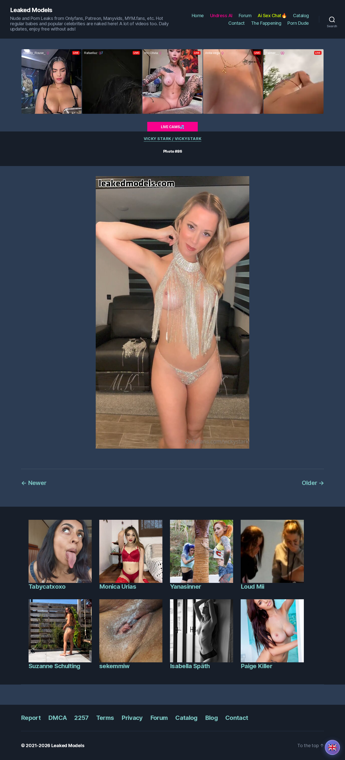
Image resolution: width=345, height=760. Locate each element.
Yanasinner (185, 586)
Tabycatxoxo (47, 586)
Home (198, 15)
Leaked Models (31, 10)
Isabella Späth (190, 666)
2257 (81, 717)
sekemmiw (114, 666)
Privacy (131, 717)
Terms (105, 717)
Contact (236, 23)
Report (31, 717)
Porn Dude (298, 23)
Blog (211, 717)
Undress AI (221, 15)
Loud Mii (252, 586)
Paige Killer (256, 666)
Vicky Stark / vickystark (172, 139)
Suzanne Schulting (54, 666)
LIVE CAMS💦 (172, 127)
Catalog (301, 15)
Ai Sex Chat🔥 (272, 15)
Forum (245, 15)
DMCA (57, 717)
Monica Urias (117, 586)
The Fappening (266, 23)
